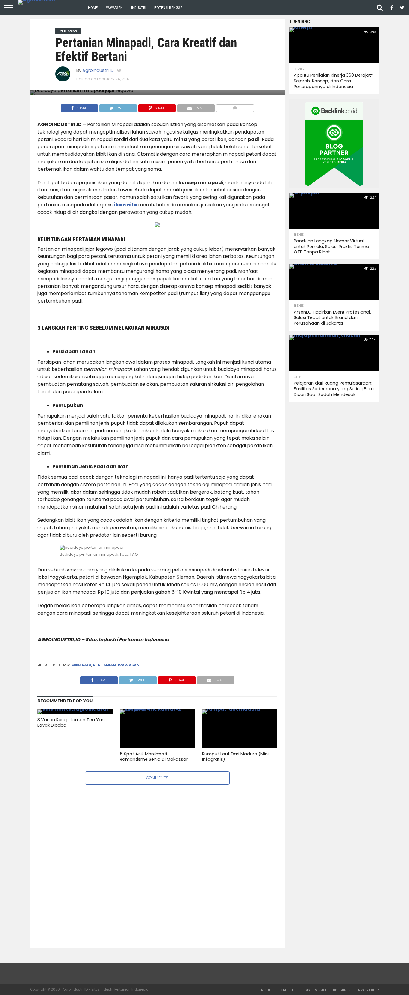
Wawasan (114, 7)
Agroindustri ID (98, 70)
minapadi (81, 665)
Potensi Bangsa (168, 7)
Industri (138, 7)
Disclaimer (341, 990)
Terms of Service (313, 990)
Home (93, 7)
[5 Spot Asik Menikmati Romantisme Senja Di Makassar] (157, 709)
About (265, 990)
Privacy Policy (367, 990)
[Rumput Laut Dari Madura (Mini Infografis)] (239, 709)
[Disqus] (157, 859)
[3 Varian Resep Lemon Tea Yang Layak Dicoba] (73, 709)
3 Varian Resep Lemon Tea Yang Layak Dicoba (72, 722)
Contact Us (285, 990)
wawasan (129, 665)
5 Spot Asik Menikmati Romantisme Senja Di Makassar (154, 757)
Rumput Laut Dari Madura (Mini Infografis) (235, 757)
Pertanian (104, 665)
